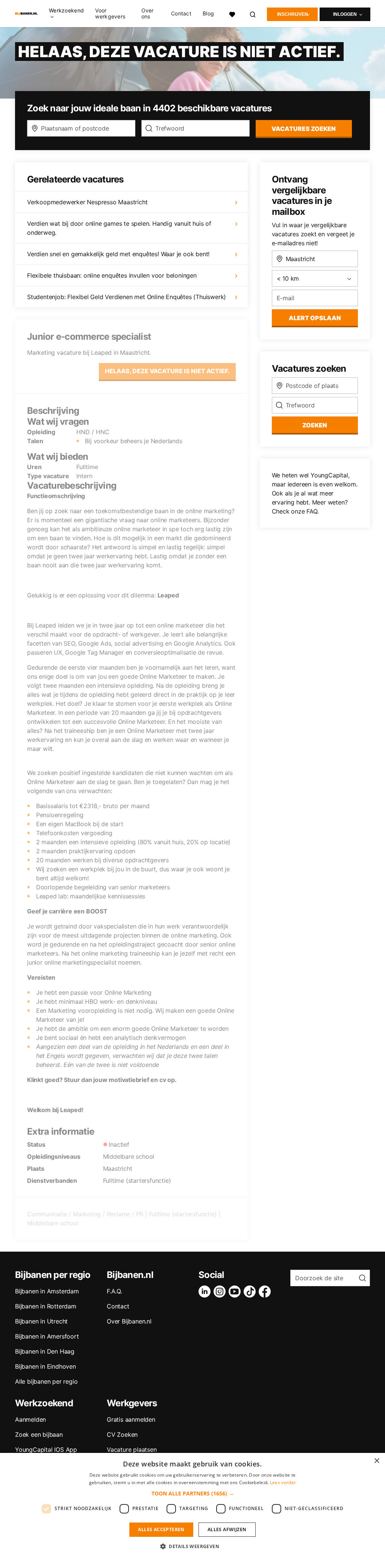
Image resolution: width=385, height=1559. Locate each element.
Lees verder (283, 1482)
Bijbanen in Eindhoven (45, 1366)
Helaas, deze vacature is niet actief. (167, 371)
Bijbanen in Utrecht (41, 1321)
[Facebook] (266, 1291)
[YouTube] (236, 1291)
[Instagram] (221, 1291)
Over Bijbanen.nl (129, 1321)
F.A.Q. (114, 1291)
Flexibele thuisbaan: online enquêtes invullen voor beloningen (112, 275)
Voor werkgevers (110, 14)
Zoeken (314, 425)
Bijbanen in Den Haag (44, 1351)
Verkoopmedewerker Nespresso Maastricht (87, 202)
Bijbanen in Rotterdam (45, 1306)
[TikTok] (251, 1291)
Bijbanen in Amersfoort (47, 1336)
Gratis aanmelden (131, 1419)
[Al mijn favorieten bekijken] (232, 13)
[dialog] (192, 1506)
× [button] (376, 1461)
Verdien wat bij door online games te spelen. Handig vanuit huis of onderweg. (119, 228)
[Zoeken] (253, 13)
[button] (193, 1493)
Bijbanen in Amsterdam (47, 1291)
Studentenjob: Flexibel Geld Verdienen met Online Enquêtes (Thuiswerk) (126, 297)
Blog (208, 14)
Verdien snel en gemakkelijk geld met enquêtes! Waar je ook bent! (118, 254)
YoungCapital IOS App (46, 1449)
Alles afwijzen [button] (227, 1529)
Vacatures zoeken (303, 128)
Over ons (147, 14)
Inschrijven (292, 14)
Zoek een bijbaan (39, 1434)
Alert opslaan (315, 318)
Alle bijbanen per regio (46, 1381)
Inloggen (345, 14)
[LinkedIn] (206, 1291)
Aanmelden (30, 1419)
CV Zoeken (122, 1434)
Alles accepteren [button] (161, 1529)
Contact (181, 14)
